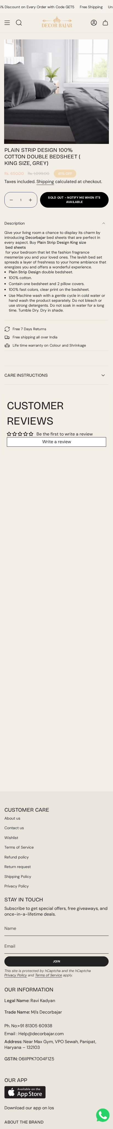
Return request (17, 866)
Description (14, 223)
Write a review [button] (56, 442)
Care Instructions (26, 375)
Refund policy (16, 857)
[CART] (105, 22)
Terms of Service (19, 847)
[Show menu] (7, 22)
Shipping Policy (17, 876)
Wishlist (11, 837)
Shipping (45, 181)
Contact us (14, 827)
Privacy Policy (16, 886)
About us (12, 818)
